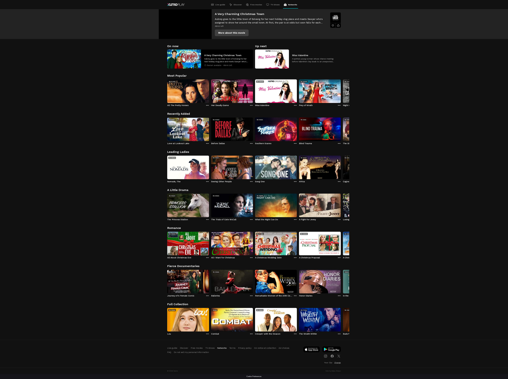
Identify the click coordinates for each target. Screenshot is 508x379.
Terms (232, 348)
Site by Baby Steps (333, 371)
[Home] (176, 4)
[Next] (341, 90)
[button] (232, 33)
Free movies (256, 5)
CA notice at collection (265, 348)
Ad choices (284, 348)
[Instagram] (326, 356)
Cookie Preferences (254, 376)
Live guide (220, 5)
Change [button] (337, 363)
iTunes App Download (312, 350)
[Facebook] (332, 356)
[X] (339, 356)
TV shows (275, 5)
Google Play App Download (332, 350)
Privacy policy (244, 348)
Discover (238, 5)
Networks (292, 5)
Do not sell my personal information (191, 352)
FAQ (169, 352)
